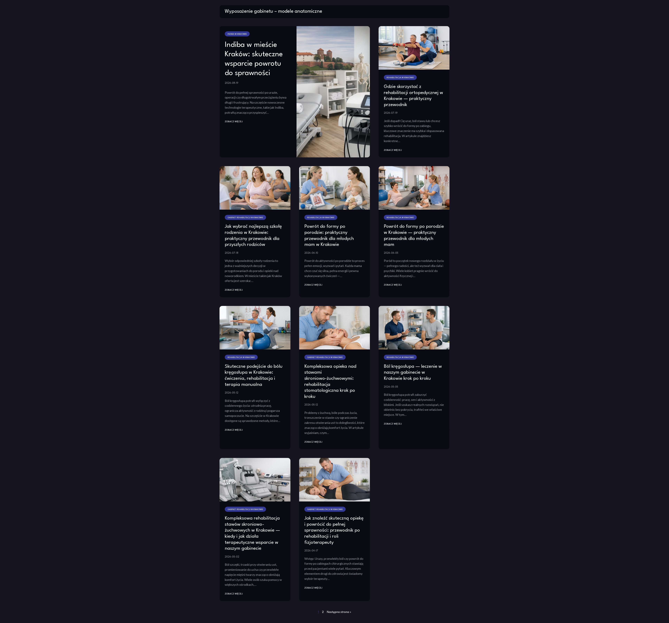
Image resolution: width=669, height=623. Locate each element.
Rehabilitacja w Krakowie (400, 78)
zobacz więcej (234, 121)
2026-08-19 (231, 83)
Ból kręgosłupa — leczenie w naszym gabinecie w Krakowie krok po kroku (413, 372)
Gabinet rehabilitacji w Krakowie (245, 218)
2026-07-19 (391, 113)
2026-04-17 (311, 551)
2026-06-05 (391, 253)
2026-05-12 (231, 393)
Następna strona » (339, 612)
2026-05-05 (391, 387)
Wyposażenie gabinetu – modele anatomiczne (273, 11)
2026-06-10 (311, 253)
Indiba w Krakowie (237, 34)
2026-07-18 (231, 253)
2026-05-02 (232, 557)
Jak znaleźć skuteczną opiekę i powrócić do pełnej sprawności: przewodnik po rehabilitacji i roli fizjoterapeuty (334, 530)
